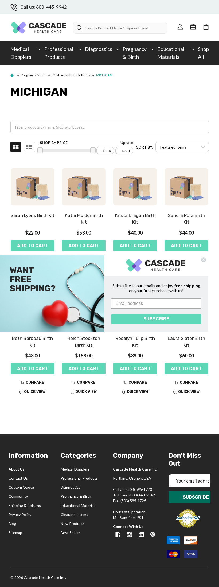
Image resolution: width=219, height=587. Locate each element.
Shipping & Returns (25, 505)
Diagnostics (98, 49)
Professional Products (58, 53)
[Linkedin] (141, 534)
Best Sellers (71, 532)
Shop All (203, 53)
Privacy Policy (20, 514)
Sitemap (15, 532)
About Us (17, 469)
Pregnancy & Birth (135, 53)
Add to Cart (32, 245)
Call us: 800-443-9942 (44, 7)
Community (18, 496)
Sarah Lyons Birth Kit (32, 215)
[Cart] (206, 27)
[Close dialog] (203, 259)
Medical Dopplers (20, 53)
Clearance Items (74, 514)
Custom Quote (21, 487)
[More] (39, 49)
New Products (73, 523)
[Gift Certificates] (193, 27)
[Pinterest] (153, 534)
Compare (35, 382)
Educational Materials (170, 53)
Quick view (35, 392)
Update (126, 142)
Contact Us (18, 478)
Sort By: (144, 147)
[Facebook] (118, 534)
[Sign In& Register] (180, 27)
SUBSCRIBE (156, 319)
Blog (12, 523)
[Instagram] (129, 534)
